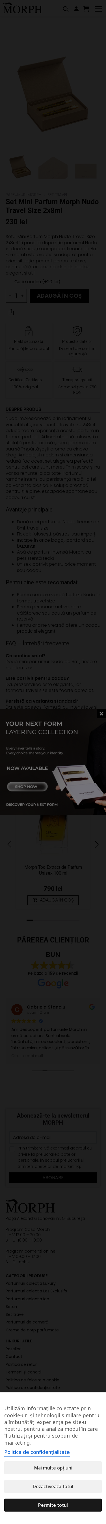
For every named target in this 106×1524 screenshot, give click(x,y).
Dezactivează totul (53, 1486)
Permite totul (53, 1505)
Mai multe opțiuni (53, 1468)
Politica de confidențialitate (37, 1452)
